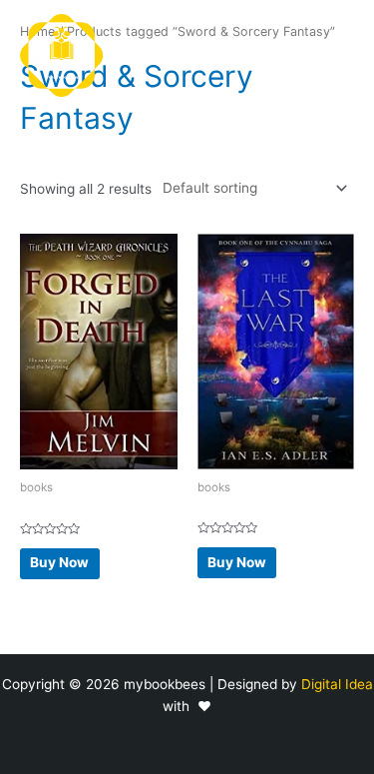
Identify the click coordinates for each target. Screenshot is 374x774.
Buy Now (59, 562)
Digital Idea (337, 684)
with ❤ (187, 706)
